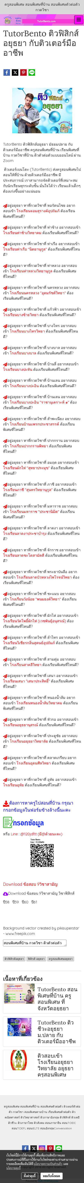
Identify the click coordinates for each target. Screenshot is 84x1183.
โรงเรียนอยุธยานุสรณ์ (21, 725)
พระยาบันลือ (57, 571)
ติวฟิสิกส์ (65, 1117)
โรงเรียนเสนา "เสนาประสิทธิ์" (27, 681)
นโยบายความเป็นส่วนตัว (48, 1164)
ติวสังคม (39, 1123)
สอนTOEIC (69, 1123)
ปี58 (6, 902)
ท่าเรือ (52, 243)
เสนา (51, 675)
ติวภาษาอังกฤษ (49, 1117)
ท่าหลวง (54, 265)
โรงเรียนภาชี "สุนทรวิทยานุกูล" (28, 489)
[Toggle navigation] (78, 19)
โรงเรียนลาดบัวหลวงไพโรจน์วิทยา (45, 577)
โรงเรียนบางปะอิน (25, 386)
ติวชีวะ (12, 1123)
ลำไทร (53, 637)
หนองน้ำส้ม (56, 697)
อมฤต (52, 462)
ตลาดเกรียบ (57, 757)
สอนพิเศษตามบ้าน (35, 1112)
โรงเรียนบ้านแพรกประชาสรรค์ (35, 424)
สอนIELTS (33, 1128)
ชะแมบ (53, 593)
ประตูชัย (54, 735)
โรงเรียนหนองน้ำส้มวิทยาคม (40, 703)
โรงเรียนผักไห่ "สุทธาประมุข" (27, 468)
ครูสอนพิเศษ (11, 1106)
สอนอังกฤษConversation (56, 1128)
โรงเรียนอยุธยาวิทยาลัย (29, 741)
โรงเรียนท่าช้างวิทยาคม (22, 232)
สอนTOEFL (19, 1128)
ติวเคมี (75, 1117)
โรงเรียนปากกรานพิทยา (29, 446)
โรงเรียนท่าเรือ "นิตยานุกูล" (25, 249)
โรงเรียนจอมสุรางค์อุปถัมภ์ (39, 211)
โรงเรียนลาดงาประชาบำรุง (25, 533)
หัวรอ (52, 719)
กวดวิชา (18, 1112)
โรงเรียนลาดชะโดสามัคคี (24, 555)
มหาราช (54, 506)
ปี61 (34, 902)
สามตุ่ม (53, 659)
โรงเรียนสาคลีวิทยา (26, 664)
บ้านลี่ (52, 364)
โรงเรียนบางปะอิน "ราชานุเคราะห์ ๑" (40, 402)
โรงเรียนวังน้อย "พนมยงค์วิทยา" (36, 599)
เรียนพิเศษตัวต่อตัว (60, 1112)
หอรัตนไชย (56, 205)
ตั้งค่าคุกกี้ (29, 1176)
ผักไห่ (52, 615)
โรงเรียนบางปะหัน (18, 369)
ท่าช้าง (53, 227)
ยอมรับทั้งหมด (51, 1176)
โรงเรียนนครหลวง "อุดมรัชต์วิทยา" (38, 293)
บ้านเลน (54, 380)
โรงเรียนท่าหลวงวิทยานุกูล (31, 271)
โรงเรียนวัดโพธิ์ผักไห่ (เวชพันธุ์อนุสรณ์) (35, 621)
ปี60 (25, 902)
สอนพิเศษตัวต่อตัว (51, 1106)
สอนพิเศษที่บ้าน (30, 1106)
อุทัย (51, 779)
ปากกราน (55, 440)
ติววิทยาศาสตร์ (30, 1117)
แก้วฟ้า (53, 309)
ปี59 (15, 902)
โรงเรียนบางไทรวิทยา (28, 331)
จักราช (53, 550)
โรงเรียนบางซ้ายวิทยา (21, 314)
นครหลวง (55, 287)
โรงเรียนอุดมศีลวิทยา (34, 763)
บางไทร (54, 325)
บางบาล (54, 347)
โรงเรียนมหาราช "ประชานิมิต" (35, 511)
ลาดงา (53, 528)
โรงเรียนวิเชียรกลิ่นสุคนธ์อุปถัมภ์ (29, 643)
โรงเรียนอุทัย (14, 785)
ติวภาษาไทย (25, 1123)
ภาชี (51, 484)
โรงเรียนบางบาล (23, 353)
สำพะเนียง (56, 418)
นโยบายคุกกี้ (13, 1168)
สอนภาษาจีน (53, 1123)
